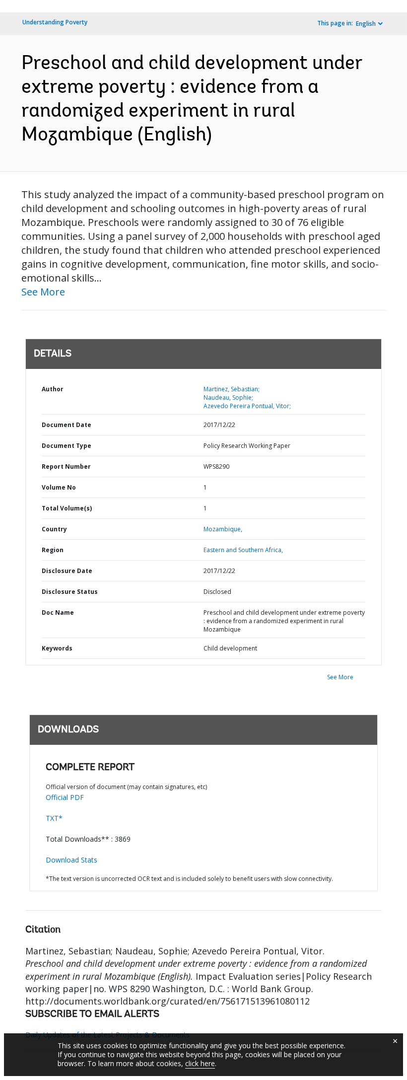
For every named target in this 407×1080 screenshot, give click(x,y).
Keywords (57, 648)
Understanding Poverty (54, 22)
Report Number (66, 466)
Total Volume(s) (67, 508)
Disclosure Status (70, 591)
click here (200, 1063)
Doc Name (58, 612)
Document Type (66, 445)
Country (54, 529)
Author (53, 389)
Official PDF (65, 797)
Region (53, 550)
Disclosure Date (67, 571)
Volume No (59, 487)
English (366, 23)
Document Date (66, 425)
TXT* (54, 818)
